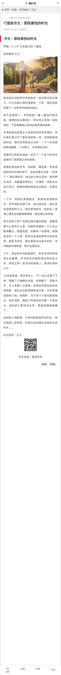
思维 (38, 669)
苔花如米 (24, 9)
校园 (14, 9)
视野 (23, 669)
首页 (7, 9)
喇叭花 (32, 3)
